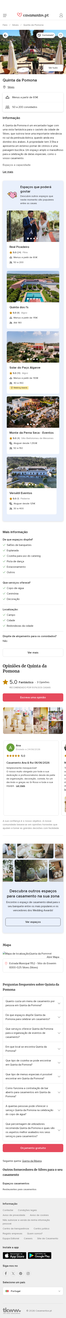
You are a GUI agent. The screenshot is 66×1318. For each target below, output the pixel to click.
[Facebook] (6, 1273)
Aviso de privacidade (14, 1215)
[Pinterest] (21, 1273)
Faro (5, 25)
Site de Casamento (47, 1238)
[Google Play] (39, 1258)
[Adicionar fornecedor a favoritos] (60, 35)
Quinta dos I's (18, 307)
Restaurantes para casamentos (19, 1189)
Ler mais (8, 172)
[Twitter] (13, 1273)
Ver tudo (53, 67)
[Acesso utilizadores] (61, 15)
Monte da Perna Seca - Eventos (31, 433)
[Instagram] (28, 1273)
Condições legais (27, 1210)
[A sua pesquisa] (5, 35)
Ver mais (33, 652)
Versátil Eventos (20, 493)
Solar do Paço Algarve (24, 367)
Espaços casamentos (16, 1183)
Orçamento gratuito (33, 1148)
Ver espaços (33, 922)
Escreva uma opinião (33, 697)
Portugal (15, 1291)
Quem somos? (34, 1233)
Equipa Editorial (11, 1238)
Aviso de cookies (39, 1215)
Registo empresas (12, 1233)
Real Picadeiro (19, 247)
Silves (15, 25)
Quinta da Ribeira (32, 1161)
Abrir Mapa (53, 957)
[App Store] (14, 1258)
